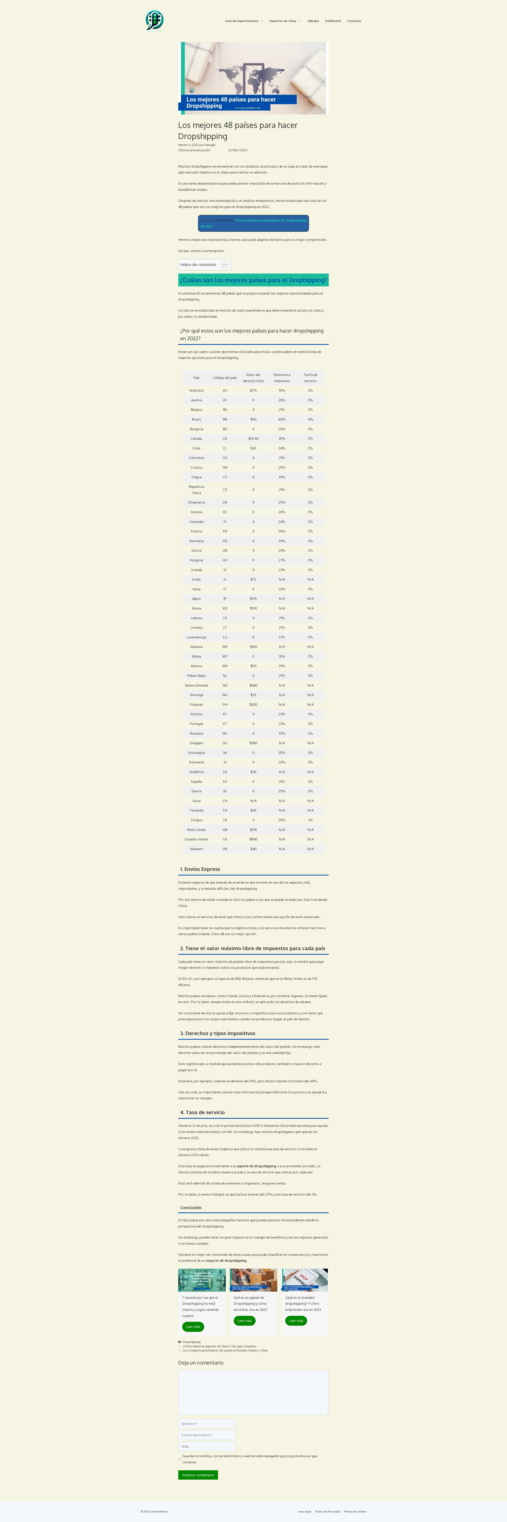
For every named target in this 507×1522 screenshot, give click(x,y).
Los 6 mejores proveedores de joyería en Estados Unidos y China (225, 1350)
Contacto (354, 21)
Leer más (193, 1327)
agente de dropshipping (256, 1166)
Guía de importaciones (241, 21)
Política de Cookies (355, 1511)
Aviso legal (304, 1511)
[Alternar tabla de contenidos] (222, 264)
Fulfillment (333, 21)
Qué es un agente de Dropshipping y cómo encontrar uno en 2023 (250, 1303)
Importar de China (283, 21)
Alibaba (313, 21)
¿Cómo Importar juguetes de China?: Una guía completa (219, 1346)
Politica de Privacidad (327, 1511)
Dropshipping (191, 1342)
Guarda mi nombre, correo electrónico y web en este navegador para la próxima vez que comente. (250, 1459)
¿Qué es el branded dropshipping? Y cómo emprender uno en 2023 (303, 1303)
